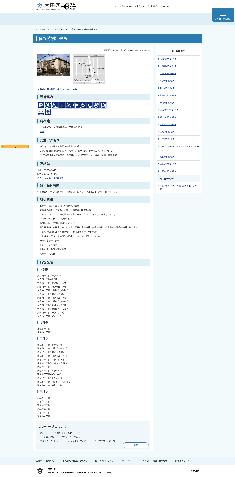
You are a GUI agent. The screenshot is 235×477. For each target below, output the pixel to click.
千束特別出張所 (167, 139)
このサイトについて (45, 461)
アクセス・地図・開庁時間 (155, 461)
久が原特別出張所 (168, 124)
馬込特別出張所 (167, 81)
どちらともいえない (77, 440)
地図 (42, 131)
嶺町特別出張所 (167, 103)
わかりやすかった (49, 440)
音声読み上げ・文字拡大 (148, 6)
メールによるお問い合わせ (50, 177)
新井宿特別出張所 (168, 95)
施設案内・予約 (61, 29)
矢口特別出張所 (167, 157)
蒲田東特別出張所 (168, 171)
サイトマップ (128, 461)
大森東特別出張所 (168, 59)
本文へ (166, 6)
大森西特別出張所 (168, 66)
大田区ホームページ (42, 29)
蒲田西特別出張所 (168, 164)
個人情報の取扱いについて (75, 461)
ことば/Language (124, 6)
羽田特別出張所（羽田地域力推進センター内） (179, 187)
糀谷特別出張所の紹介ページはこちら (58, 89)
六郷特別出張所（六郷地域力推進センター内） (179, 148)
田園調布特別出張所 (169, 110)
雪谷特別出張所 (167, 132)
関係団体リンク (182, 461)
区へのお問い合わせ (104, 461)
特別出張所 (76, 29)
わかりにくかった (106, 440)
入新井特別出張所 (168, 73)
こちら (93, 214)
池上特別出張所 (167, 88)
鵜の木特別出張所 (168, 117)
